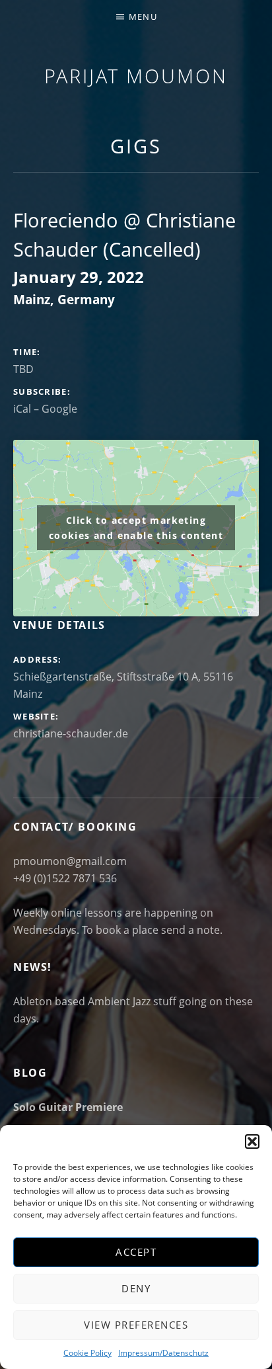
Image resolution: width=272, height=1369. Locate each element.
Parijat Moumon (136, 76)
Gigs (136, 146)
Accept (136, 1252)
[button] (252, 1141)
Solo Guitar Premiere (68, 1107)
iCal (22, 408)
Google (59, 408)
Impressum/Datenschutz (163, 1352)
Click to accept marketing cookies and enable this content (136, 528)
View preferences (136, 1324)
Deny (136, 1288)
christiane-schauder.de (70, 733)
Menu (143, 16)
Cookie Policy (87, 1352)
